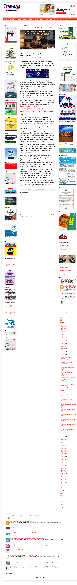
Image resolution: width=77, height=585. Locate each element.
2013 (61, 495)
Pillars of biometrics (63, 249)
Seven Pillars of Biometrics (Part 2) (66, 248)
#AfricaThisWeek (44, 17)
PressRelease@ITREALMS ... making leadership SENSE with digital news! (33, 57)
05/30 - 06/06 (63, 450)
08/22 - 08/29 (63, 354)
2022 (61, 323)
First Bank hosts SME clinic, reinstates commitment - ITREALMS (69, 302)
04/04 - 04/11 (63, 462)
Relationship (30, 19)
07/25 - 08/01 (63, 437)
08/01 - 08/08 (63, 436)
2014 (61, 493)
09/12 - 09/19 (63, 349)
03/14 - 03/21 (63, 467)
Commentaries (36, 17)
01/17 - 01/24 (63, 479)
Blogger (45, 577)
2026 (61, 317)
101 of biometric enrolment (64, 245)
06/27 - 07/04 (63, 444)
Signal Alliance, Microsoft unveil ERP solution (68, 279)
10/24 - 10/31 (63, 340)
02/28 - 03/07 (63, 470)
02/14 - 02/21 (63, 473)
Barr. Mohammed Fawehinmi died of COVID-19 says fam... (67, 385)
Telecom (24, 19)
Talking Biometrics (28, 17)
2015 (61, 492)
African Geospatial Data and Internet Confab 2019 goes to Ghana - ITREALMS (24, 555)
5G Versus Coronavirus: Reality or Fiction (10, 263)
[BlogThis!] (40, 189)
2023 (61, 322)
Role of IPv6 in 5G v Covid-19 (11, 260)
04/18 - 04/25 (63, 459)
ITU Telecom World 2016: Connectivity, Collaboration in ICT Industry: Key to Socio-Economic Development (11, 306)
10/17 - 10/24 (63, 342)
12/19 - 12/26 (63, 328)
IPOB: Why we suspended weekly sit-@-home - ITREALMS (68, 430)
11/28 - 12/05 (63, 332)
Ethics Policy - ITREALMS (62, 19)
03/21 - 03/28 (63, 465)
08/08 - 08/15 (63, 434)
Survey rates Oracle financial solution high (67, 309)
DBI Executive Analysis (50, 19)
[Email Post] (37, 189)
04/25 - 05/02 (63, 457)
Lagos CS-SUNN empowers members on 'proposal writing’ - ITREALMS (23, 532)
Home (5, 17)
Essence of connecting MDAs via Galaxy (17, 549)
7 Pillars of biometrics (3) (64, 246)
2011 (61, 498)
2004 (61, 509)
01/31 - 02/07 (63, 476)
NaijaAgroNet (57, 17)
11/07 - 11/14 (63, 337)
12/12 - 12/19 (63, 329)
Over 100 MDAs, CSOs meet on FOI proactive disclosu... (67, 412)
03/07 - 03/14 (63, 468)
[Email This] (38, 189)
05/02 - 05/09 (63, 456)
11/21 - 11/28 (63, 334)
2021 (61, 325)
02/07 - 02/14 (63, 474)
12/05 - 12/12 (63, 331)
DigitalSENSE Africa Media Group (66, 270)
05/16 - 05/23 (63, 453)
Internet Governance (12, 19)
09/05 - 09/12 (63, 351)
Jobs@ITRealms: (65, 17)
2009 (61, 501)
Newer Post (22, 214)
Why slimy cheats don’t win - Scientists (17, 527)
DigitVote (20, 19)
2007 (61, 504)
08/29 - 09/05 (63, 352)
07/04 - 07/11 (63, 442)
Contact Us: (51, 17)
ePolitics (14, 17)
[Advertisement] (37, 205)
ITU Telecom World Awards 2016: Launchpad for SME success (10, 313)
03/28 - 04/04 (63, 464)
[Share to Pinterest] (43, 189)
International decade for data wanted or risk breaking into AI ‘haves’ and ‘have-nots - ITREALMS (27, 538)
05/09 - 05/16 (63, 454)
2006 (61, 506)
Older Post (53, 214)
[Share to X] (41, 189)
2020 (61, 484)
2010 (61, 499)
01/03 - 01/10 (63, 482)
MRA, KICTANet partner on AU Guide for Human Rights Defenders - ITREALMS (69, 294)
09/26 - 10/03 (63, 346)
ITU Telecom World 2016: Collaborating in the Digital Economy (10, 310)
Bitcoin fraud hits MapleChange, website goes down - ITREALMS (70, 286)
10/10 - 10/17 (63, 343)
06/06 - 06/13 (63, 448)
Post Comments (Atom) (29, 216)
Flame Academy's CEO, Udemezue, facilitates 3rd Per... (67, 363)
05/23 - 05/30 (63, 451)
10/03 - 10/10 (63, 345)
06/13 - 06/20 (63, 447)
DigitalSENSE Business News (65, 267)
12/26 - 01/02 (63, 326)
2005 (61, 507)
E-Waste (5, 19)
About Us (9, 17)
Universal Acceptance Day (40, 19)
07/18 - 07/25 (63, 439)
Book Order (72, 17)
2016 (61, 490)
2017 (61, 489)
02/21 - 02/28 (63, 471)
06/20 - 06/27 (63, 445)
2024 (61, 320)
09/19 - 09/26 (63, 348)
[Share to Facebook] (42, 189)
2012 (61, 496)
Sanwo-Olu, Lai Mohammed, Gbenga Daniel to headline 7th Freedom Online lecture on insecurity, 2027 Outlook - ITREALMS (32, 566)
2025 (61, 319)
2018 (61, 487)
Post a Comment (24, 194)
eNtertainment (20, 17)
